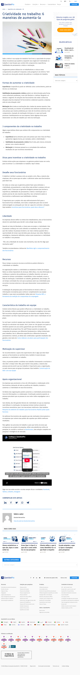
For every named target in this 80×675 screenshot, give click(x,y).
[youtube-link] (39, 577)
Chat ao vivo (64, 577)
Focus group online (65, 596)
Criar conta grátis (65, 30)
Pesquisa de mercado (24, 589)
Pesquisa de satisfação (24, 591)
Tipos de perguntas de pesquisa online (69, 602)
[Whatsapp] (22, 502)
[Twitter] (16, 502)
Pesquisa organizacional (25, 592)
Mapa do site (33, 666)
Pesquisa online (23, 587)
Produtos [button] (27, 4)
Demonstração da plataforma (7, 600)
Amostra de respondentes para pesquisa (47, 591)
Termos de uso (56, 666)
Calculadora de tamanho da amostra (68, 592)
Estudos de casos (4, 589)
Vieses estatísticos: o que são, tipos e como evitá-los (10, 547)
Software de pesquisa (43, 587)
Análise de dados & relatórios (7, 598)
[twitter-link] (33, 577)
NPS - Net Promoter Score (66, 587)
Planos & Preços (42, 604)
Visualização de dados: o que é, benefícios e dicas (70, 50)
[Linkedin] (5, 502)
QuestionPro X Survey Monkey (67, 591)
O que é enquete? (65, 594)
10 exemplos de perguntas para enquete (69, 598)
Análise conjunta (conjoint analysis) (68, 606)
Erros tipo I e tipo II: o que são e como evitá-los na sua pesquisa (29, 547)
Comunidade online (43, 589)
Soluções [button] (35, 4)
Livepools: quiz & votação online (46, 598)
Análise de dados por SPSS (66, 607)
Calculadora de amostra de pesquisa (8, 587)
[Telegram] (27, 502)
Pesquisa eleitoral (23, 594)
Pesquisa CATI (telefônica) (25, 602)
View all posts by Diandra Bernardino (24, 521)
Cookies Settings (65, 666)
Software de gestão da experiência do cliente (48, 592)
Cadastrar (74, 4)
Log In (75, 1)
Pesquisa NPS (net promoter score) (27, 604)
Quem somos (42, 610)
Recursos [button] (42, 4)
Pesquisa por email (24, 598)
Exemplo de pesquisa (24, 606)
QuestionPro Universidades (45, 600)
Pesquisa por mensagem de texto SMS (27, 600)
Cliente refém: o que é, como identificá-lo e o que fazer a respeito (48, 547)
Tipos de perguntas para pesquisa (8, 596)
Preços (59, 4)
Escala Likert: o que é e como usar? (68, 589)
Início (3, 9)
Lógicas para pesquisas (6, 594)
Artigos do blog (4, 591)
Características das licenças (45, 602)
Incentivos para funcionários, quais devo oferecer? (28, 207)
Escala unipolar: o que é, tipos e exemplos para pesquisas (67, 547)
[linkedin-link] (36, 577)
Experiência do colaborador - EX (16, 9)
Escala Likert (63, 604)
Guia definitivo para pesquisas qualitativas (70, 600)
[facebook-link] (30, 577)
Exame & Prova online (24, 607)
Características (52, 4)
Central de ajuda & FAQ (52, 577)
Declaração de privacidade (44, 666)
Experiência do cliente (24, 609)
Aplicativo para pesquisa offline (45, 596)
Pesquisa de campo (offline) (25, 596)
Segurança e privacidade (44, 612)
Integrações (3, 592)
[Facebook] (11, 502)
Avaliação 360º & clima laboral (45, 594)
